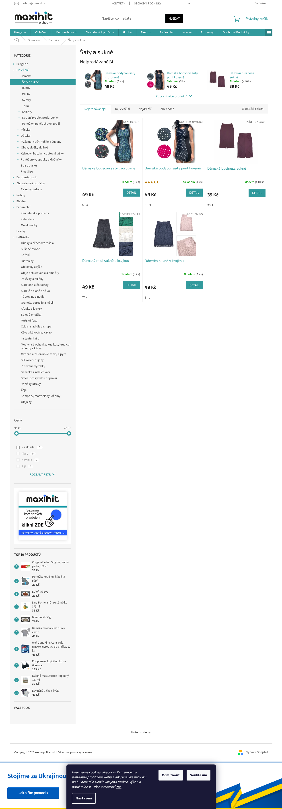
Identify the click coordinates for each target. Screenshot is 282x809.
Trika (25, 106)
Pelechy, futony (31, 189)
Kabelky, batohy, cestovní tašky (42, 153)
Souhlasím (198, 775)
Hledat (174, 18)
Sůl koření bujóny (32, 360)
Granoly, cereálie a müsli (37, 303)
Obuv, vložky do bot (34, 147)
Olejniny (26, 402)
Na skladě (31, 447)
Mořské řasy (29, 321)
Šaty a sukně (30, 82)
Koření (25, 255)
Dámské (26, 76)
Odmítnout (171, 775)
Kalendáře (28, 219)
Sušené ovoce (30, 249)
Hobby (20, 195)
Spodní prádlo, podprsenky (40, 118)
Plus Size (27, 171)
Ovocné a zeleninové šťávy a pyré (43, 354)
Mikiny (26, 94)
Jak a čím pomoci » (33, 793)
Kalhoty (27, 112)
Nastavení (84, 798)
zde (118, 787)
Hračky (21, 231)
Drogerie (22, 64)
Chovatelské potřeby (30, 183)
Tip (26, 466)
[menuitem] (20, 32)
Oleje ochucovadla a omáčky (40, 273)
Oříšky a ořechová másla (37, 243)
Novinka (29, 460)
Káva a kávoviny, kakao (36, 332)
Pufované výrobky (33, 366)
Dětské (26, 136)
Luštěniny (27, 261)
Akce (27, 453)
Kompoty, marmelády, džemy (40, 396)
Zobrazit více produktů (171, 96)
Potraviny (22, 237)
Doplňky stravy (31, 384)
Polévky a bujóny (32, 279)
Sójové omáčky (31, 315)
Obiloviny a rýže (31, 267)
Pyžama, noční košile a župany (41, 142)
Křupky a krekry (31, 309)
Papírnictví (23, 207)
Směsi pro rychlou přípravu (39, 378)
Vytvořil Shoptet (257, 752)
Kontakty (118, 4)
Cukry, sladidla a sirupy (36, 326)
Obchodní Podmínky (147, 4)
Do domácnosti (26, 177)
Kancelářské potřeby (35, 213)
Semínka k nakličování (35, 372)
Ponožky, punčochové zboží (41, 124)
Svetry (26, 100)
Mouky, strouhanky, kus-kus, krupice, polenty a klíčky (45, 346)
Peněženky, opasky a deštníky (41, 159)
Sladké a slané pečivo (35, 291)
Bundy (26, 88)
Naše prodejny (141, 732)
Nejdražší (145, 109)
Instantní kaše (30, 338)
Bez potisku (29, 165)
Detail (131, 192)
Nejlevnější (122, 109)
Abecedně (167, 109)
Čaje (24, 390)
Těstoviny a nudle (33, 297)
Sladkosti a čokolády (35, 285)
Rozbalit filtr (40, 474)
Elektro (21, 201)
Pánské (26, 130)
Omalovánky (29, 225)
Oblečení (22, 70)
